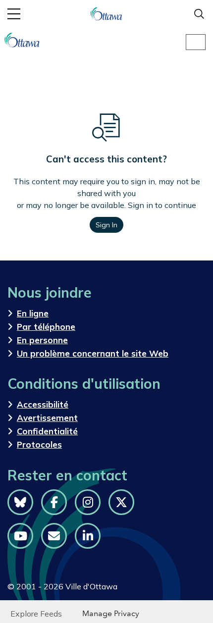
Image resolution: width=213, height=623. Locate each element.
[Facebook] (54, 502)
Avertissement (47, 418)
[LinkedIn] (88, 536)
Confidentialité (47, 431)
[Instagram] (88, 502)
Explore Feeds (36, 614)
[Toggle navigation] (196, 42)
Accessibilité (42, 404)
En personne (42, 340)
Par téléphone (46, 326)
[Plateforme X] (121, 502)
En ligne (33, 313)
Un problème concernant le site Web (92, 353)
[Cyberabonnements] (54, 536)
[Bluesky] (20, 502)
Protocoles (39, 444)
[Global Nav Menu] (14, 14)
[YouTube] (20, 536)
